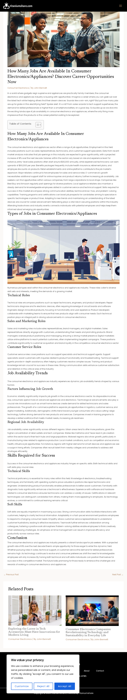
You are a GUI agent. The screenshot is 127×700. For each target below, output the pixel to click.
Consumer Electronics (18, 88)
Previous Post (11, 574)
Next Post (117, 574)
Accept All (64, 686)
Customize (22, 686)
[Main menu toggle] (120, 6)
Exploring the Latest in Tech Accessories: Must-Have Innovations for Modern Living (34, 631)
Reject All (43, 686)
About (86, 671)
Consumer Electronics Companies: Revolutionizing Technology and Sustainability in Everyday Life (88, 632)
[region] (43, 674)
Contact (100, 671)
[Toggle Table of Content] (36, 125)
